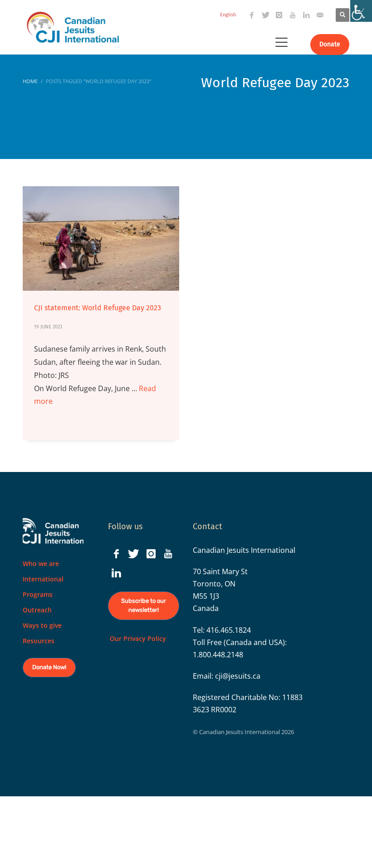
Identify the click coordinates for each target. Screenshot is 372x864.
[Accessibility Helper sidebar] (361, 11)
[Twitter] (265, 15)
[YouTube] (292, 15)
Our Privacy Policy (137, 638)
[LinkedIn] (306, 15)
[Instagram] (279, 15)
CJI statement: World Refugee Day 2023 (97, 307)
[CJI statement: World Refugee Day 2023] (101, 238)
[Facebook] (252, 15)
